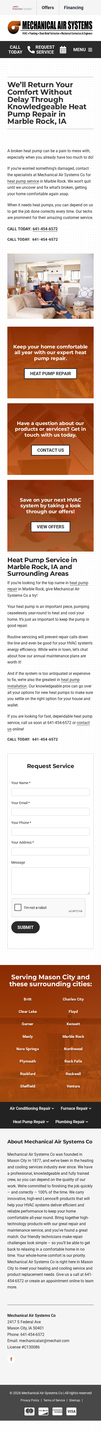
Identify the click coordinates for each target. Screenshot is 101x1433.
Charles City (73, 999)
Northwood (73, 1049)
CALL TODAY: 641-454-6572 (32, 239)
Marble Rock (73, 1036)
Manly (28, 1036)
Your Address (22, 842)
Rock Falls (73, 1061)
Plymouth (28, 1061)
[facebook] (11, 1359)
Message (18, 862)
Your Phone (21, 823)
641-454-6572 (45, 229)
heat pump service (23, 181)
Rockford (28, 1074)
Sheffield (27, 1086)
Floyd (73, 1011)
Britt (27, 999)
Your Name (20, 783)
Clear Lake (28, 1011)
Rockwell (73, 1074)
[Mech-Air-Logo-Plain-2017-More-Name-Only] (50, 22)
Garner (27, 1024)
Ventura (73, 1086)
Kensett (73, 1024)
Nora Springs (27, 1049)
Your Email (20, 803)
